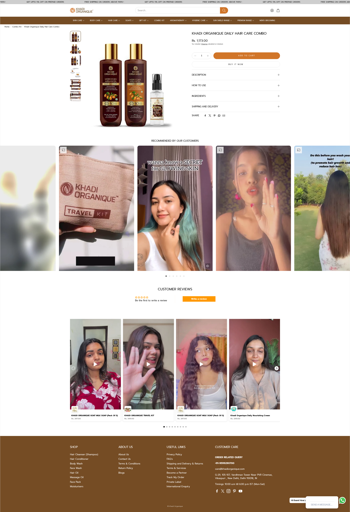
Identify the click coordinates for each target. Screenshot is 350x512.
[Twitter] (210, 115)
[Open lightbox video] (95, 370)
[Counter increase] (207, 55)
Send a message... (321, 504)
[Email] (224, 115)
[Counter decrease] (195, 55)
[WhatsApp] (219, 115)
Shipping (204, 44)
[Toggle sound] (207, 266)
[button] (181, 10)
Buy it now (235, 64)
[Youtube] (240, 491)
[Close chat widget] (336, 493)
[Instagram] (228, 491)
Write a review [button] (199, 299)
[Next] (277, 368)
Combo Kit (16, 26)
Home (7, 26)
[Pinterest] (214, 115)
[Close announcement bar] (347, 2)
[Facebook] (205, 115)
